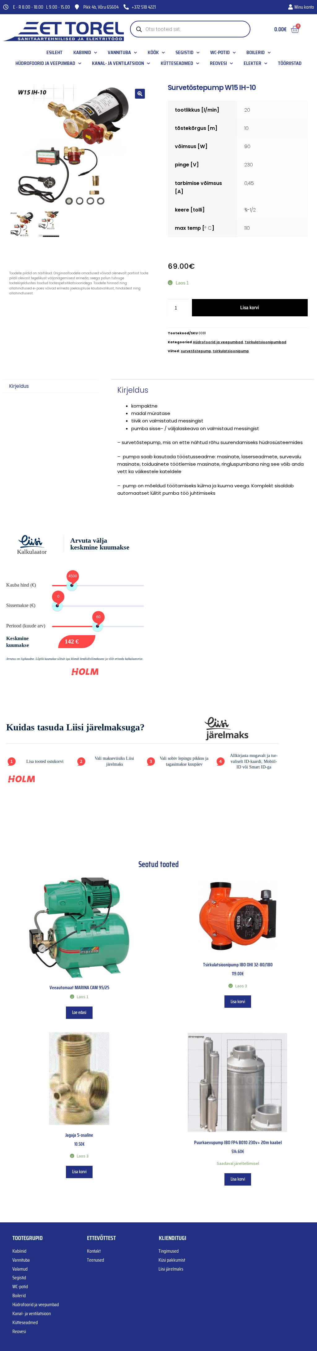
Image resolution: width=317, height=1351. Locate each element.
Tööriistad (290, 63)
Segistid (184, 52)
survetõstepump (196, 351)
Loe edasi (79, 1012)
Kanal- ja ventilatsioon (118, 63)
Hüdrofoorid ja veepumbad (45, 63)
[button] (140, 94)
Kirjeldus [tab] (19, 386)
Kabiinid (82, 52)
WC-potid (220, 52)
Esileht (54, 52)
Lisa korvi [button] (238, 1001)
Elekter (252, 63)
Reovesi (218, 63)
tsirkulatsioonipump (231, 351)
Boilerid (255, 52)
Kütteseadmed (177, 63)
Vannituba (119, 52)
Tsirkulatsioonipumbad (265, 342)
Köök (153, 52)
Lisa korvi (249, 307)
